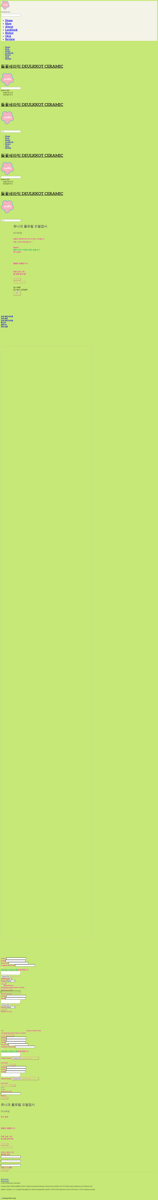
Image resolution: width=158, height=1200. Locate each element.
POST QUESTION (7, 1035)
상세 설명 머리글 (7, 316)
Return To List (6, 1065)
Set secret (4, 1063)
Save (13, 1065)
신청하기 (4, 1170)
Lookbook (11, 29)
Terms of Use (4, 1179)
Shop (8, 23)
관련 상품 (4, 326)
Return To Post (6, 1085)
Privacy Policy (5, 1181)
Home (9, 20)
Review (10, 39)
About (9, 26)
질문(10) (4, 324)
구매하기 (4, 1098)
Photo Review (8, 985)
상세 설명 (4, 318)
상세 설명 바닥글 (7, 320)
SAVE (3, 983)
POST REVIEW (6, 989)
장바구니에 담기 (7, 1147)
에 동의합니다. (15, 970)
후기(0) (3, 322)
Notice (9, 33)
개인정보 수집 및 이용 (9, 970)
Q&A (8, 36)
